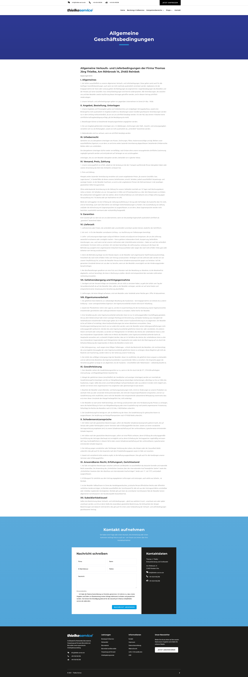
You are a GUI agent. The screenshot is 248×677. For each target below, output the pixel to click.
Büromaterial (105, 645)
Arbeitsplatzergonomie (107, 655)
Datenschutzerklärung (135, 645)
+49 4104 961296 (97, 2)
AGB (130, 655)
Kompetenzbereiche (154, 10)
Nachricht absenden (124, 607)
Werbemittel (104, 642)
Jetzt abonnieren (166, 650)
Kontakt (178, 10)
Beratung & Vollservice (135, 10)
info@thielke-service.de (78, 2)
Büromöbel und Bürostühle (108, 649)
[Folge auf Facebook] (179, 673)
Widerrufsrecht (133, 649)
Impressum (132, 642)
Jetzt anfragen (170, 2)
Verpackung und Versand (108, 652)
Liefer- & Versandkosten (135, 652)
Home (122, 10)
